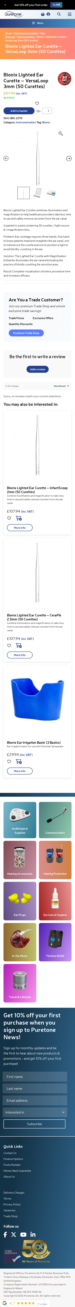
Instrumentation (26, 36)
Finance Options (13, 1159)
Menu (40, 23)
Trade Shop (10, 1216)
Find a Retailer (12, 1164)
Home (8, 33)
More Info (20, 527)
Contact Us (10, 1153)
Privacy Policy (12, 1204)
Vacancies (9, 1210)
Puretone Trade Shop (26, 333)
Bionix (46, 122)
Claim (56, 4)
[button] (48, 14)
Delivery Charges (13, 1192)
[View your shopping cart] (43, 14)
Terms (7, 1198)
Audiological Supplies (26, 33)
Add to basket (19, 111)
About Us (9, 1176)
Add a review (37, 369)
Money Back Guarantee (17, 1170)
